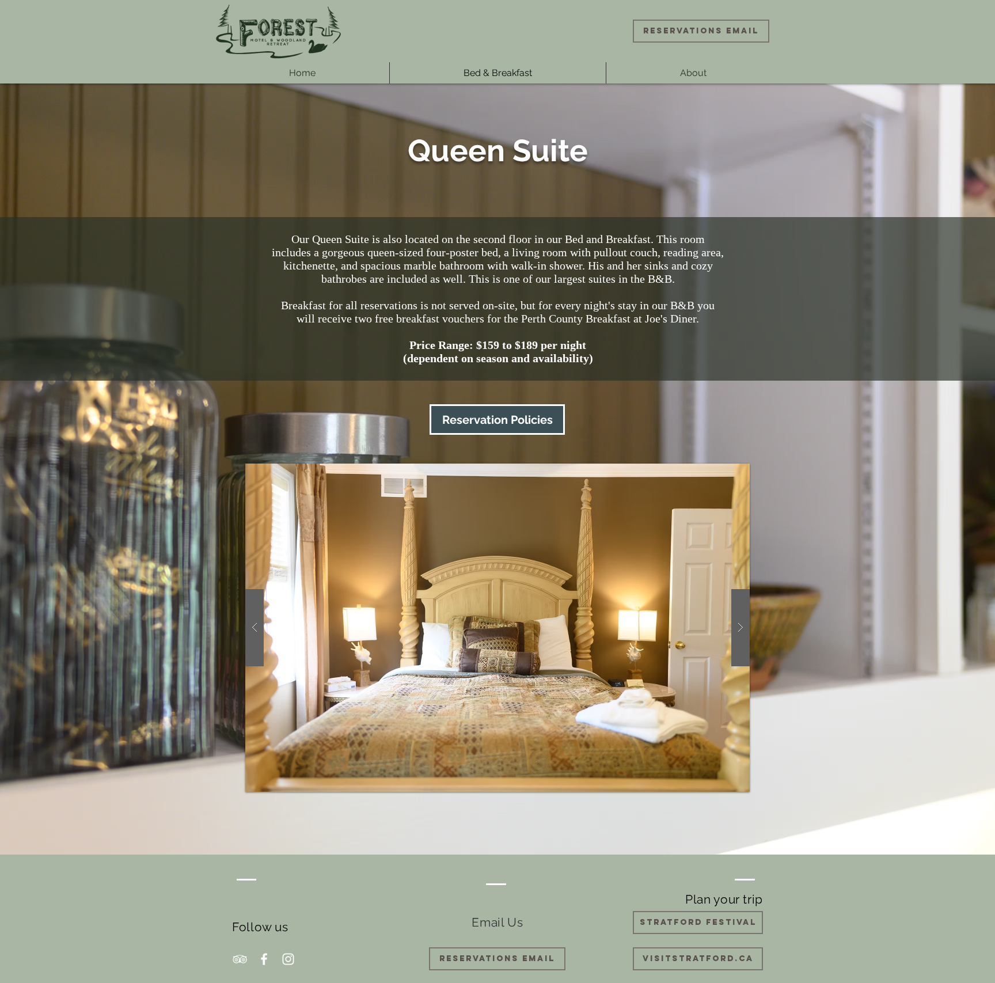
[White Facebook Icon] (264, 959)
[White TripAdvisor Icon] (240, 959)
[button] (497, 628)
